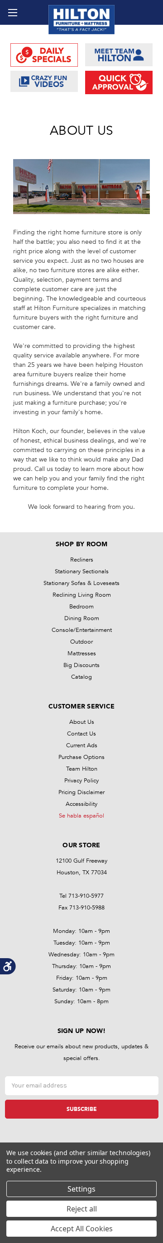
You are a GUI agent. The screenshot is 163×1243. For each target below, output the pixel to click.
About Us (81, 722)
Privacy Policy (81, 781)
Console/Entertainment (82, 630)
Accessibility (81, 804)
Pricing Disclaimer (81, 792)
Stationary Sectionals (82, 571)
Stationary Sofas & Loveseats (81, 583)
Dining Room (81, 618)
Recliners (81, 560)
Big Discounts (81, 665)
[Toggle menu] (12, 12)
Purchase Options (81, 757)
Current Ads (81, 745)
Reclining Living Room (82, 595)
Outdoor (81, 642)
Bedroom (81, 607)
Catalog (81, 677)
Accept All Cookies (82, 1229)
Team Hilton (81, 769)
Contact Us (81, 734)
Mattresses (81, 653)
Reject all (82, 1209)
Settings (81, 1189)
